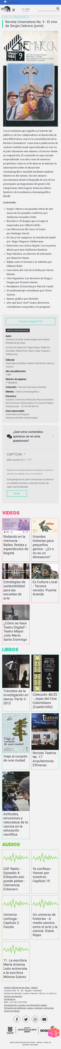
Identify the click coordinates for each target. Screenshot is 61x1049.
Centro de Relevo (12, 1010)
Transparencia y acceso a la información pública (25, 1005)
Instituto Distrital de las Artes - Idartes (21, 987)
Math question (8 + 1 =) (18, 460)
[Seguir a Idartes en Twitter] (26, 1019)
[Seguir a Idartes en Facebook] (16, 1019)
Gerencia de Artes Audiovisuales (22, 417)
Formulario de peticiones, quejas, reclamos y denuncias (29, 1007)
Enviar (17, 493)
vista (16, 540)
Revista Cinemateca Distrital (32, 387)
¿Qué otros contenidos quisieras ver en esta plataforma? (28, 436)
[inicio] (5, 9)
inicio (6, 17)
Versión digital (28, 321)
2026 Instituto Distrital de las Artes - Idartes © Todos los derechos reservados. (30, 1043)
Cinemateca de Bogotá (17, 414)
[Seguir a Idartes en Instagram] (35, 1019)
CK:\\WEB (26, 9)
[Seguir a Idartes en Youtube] (44, 1019)
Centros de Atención (13, 996)
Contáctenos (9, 999)
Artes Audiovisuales (20, 17)
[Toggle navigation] (13, 10)
